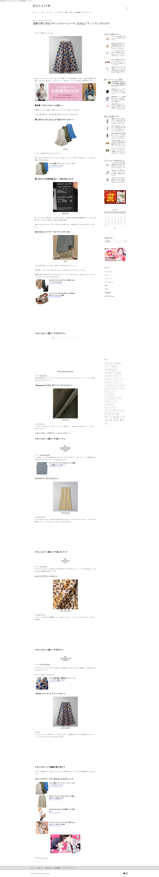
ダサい (122, 388)
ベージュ (114, 401)
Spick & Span (65, 213)
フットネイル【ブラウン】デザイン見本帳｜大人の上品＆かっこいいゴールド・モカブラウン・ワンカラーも (114, 54)
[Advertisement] (65, 317)
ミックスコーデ (109, 404)
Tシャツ (107, 366)
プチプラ (107, 401)
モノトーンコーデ (110, 407)
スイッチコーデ (120, 385)
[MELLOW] (41, 6)
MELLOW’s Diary (87, 12)
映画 (66, 12)
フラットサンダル (110, 398)
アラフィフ (118, 376)
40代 (106, 363)
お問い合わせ (48, 868)
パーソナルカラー (110, 395)
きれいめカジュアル (110, 369)
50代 (111, 363)
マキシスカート (42, 858)
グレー (116, 379)
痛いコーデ (108, 417)
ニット (114, 391)
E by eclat (65, 149)
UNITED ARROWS (45, 455)
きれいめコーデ (109, 372)
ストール (107, 388)
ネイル (42, 12)
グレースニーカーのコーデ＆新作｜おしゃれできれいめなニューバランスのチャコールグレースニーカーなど (114, 181)
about (32, 868)
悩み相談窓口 (57, 868)
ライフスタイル (59, 12)
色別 (111, 420)
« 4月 (114, 228)
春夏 (117, 413)
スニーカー (115, 388)
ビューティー (49, 12)
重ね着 (116, 420)
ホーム (35, 20)
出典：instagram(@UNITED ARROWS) (65, 658)
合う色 (122, 410)
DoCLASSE (117, 363)
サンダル (107, 382)
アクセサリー (109, 376)
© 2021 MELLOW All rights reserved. (40, 873)
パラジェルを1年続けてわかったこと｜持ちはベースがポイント (118, 38)
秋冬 (106, 420)
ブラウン (119, 398)
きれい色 (118, 372)
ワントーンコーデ (110, 410)
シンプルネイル (109, 385)
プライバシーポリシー (68, 868)
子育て (71, 12)
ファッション (35, 12)
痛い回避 (115, 417)
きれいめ (114, 366)
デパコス (107, 391)
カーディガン (109, 379)
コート (122, 379)
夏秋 (109, 413)
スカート (41, 20)
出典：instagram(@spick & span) (65, 371)
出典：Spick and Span (65, 610)
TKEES (65, 261)
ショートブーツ (116, 382)
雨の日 (122, 420)
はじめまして (39, 868)
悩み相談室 (78, 12)
